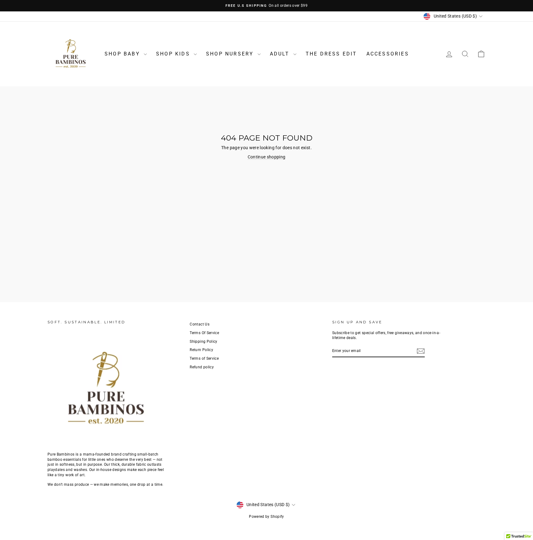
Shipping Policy (203, 341)
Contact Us (199, 324)
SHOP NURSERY (231, 54)
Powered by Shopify (266, 516)
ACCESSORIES (387, 54)
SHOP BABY (123, 54)
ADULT (281, 54)
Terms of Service (204, 358)
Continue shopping (267, 156)
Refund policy (202, 367)
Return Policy (201, 350)
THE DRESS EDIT (331, 54)
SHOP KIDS (174, 54)
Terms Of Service (204, 333)
